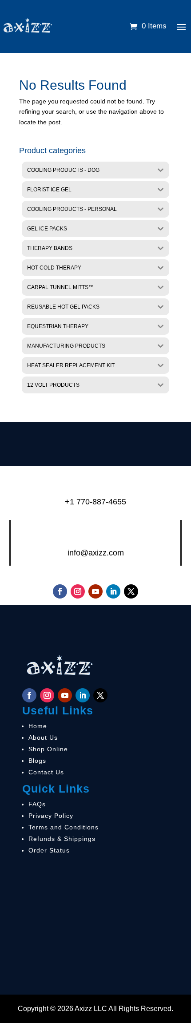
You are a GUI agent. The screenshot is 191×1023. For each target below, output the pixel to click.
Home (37, 726)
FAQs (37, 804)
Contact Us (46, 772)
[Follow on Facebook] (60, 591)
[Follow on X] (131, 591)
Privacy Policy (50, 815)
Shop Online (48, 749)
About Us (43, 737)
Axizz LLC (91, 1008)
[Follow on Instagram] (78, 591)
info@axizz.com (96, 552)
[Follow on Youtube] (95, 591)
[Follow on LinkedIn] (113, 591)
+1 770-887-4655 (95, 501)
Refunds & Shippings (62, 838)
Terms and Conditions (63, 827)
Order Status (49, 850)
